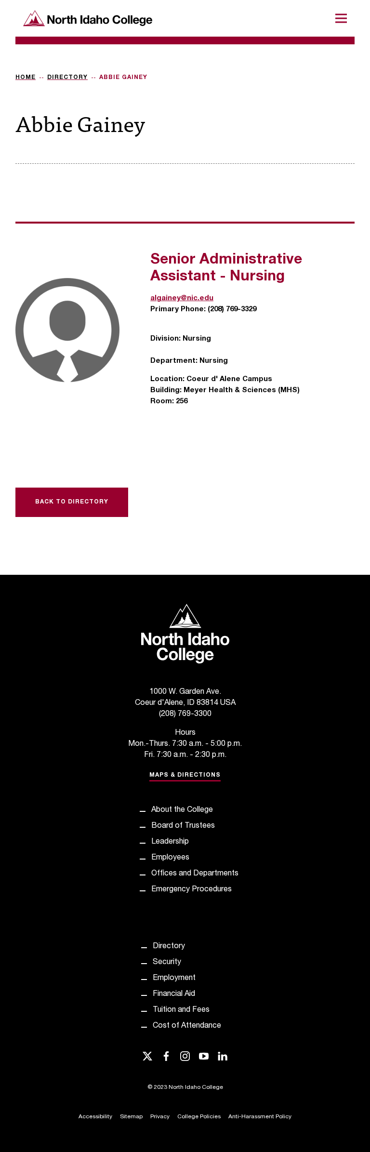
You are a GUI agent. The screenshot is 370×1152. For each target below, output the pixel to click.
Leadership (170, 842)
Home (25, 77)
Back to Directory (71, 502)
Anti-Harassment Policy (259, 1117)
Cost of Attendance (187, 1026)
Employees (170, 858)
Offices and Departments (194, 874)
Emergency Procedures (191, 890)
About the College (182, 810)
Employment (174, 978)
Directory (67, 77)
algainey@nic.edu (181, 298)
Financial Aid (174, 994)
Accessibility (95, 1117)
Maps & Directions (185, 775)
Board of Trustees (183, 826)
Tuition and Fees (181, 1010)
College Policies (199, 1117)
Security (167, 963)
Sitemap (131, 1117)
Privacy (160, 1117)
